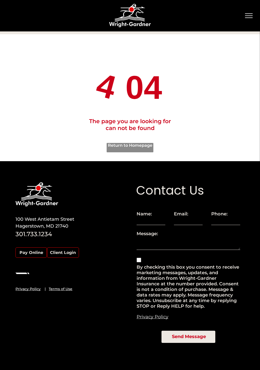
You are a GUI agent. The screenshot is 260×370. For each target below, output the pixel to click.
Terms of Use (60, 289)
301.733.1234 (33, 234)
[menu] (248, 15)
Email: (181, 214)
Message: (147, 233)
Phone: (219, 214)
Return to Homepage (130, 145)
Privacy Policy (28, 289)
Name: (144, 214)
